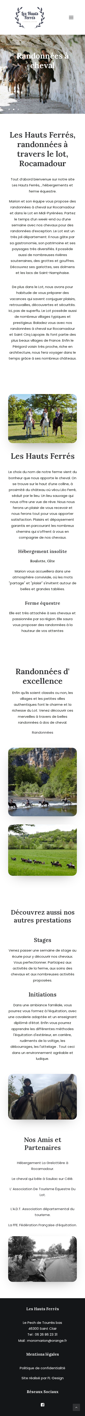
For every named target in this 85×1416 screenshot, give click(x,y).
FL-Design (56, 1378)
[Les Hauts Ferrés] (29, 17)
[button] (71, 17)
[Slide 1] (9, 109)
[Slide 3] (18, 109)
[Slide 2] (13, 109)
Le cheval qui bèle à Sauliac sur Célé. (42, 1178)
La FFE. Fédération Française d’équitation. (42, 1225)
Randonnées (42, 732)
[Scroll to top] (76, 1407)
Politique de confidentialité (42, 1368)
